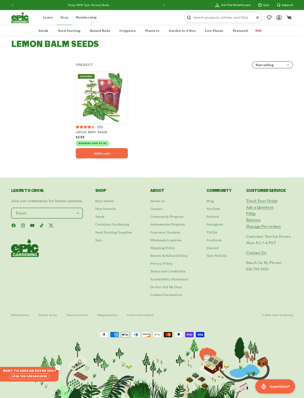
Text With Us (217, 255)
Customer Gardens (165, 232)
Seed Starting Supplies (113, 232)
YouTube (213, 209)
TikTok (212, 232)
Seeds (100, 216)
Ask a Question (260, 207)
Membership (86, 17)
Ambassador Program (167, 224)
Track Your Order (262, 201)
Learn (48, 17)
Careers (156, 209)
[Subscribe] (77, 213)
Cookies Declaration (166, 295)
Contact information (140, 315)
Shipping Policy (162, 248)
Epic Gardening (282, 315)
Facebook (214, 240)
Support (287, 5)
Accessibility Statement (169, 279)
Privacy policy (48, 315)
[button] (43, 30)
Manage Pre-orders (263, 226)
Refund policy (20, 315)
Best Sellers (104, 201)
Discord (213, 248)
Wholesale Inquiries (166, 240)
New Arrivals (105, 209)
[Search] (188, 17)
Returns (253, 220)
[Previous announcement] (13, 5)
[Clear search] (257, 17)
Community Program (167, 216)
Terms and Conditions (168, 271)
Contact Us (256, 252)
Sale (98, 240)
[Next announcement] (164, 5)
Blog (210, 201)
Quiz (266, 5)
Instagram (215, 224)
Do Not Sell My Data (166, 287)
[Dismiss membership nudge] (57, 367)
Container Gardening (112, 224)
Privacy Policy (161, 263)
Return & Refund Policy (169, 255)
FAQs (251, 213)
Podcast (213, 216)
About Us (157, 201)
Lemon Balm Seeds (91, 132)
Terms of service (77, 315)
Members (84, 143)
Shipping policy (107, 315)
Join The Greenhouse (236, 5)
